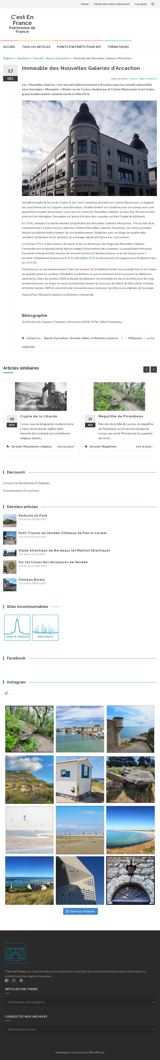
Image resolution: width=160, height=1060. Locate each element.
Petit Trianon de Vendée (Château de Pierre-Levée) (63, 533)
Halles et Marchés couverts (99, 338)
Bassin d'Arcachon (148, 78)
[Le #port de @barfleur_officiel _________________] (80, 729)
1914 (29, 262)
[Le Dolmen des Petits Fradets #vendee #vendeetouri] (130, 779)
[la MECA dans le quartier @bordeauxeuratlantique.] (80, 880)
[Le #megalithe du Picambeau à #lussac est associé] (29, 729)
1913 (39, 243)
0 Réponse (135, 338)
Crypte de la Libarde (38, 416)
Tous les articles (36, 47)
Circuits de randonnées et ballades (26, 483)
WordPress (97, 1052)
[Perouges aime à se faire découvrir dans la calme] (130, 880)
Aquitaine (23, 58)
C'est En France (22, 20)
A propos (141, 4)
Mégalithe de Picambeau (121, 416)
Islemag (61, 1052)
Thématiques (118, 47)
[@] (15, 695)
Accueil (9, 47)
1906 (29, 223)
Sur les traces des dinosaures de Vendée (53, 562)
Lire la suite (65, 446)
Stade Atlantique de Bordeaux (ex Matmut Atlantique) (64, 550)
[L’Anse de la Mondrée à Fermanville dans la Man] (130, 830)
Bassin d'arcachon (58, 58)
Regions (8, 58)
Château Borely (32, 579)
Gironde (38, 58)
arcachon (133, 78)
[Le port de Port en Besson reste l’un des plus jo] (29, 880)
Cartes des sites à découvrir (112, 4)
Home (85, 4)
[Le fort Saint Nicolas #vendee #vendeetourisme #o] (130, 729)
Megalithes (109, 446)
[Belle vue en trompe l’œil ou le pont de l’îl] (80, 830)
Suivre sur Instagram (82, 911)
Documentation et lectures (21, 490)
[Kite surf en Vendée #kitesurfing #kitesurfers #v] (29, 830)
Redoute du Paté (33, 515)
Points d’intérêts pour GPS (79, 47)
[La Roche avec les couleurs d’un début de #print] (29, 779)
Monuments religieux (37, 446)
